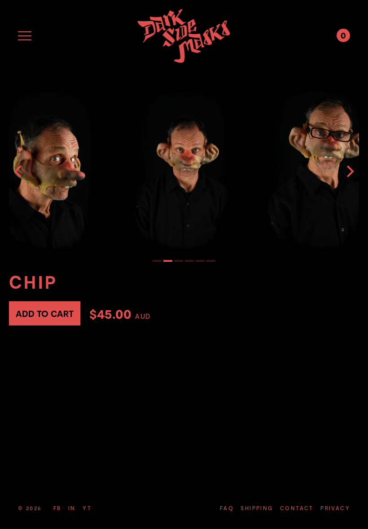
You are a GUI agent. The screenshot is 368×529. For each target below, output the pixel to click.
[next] (349, 171)
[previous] (19, 171)
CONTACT (297, 508)
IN (72, 508)
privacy (335, 508)
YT (87, 508)
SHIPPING (257, 508)
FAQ (227, 508)
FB (57, 508)
